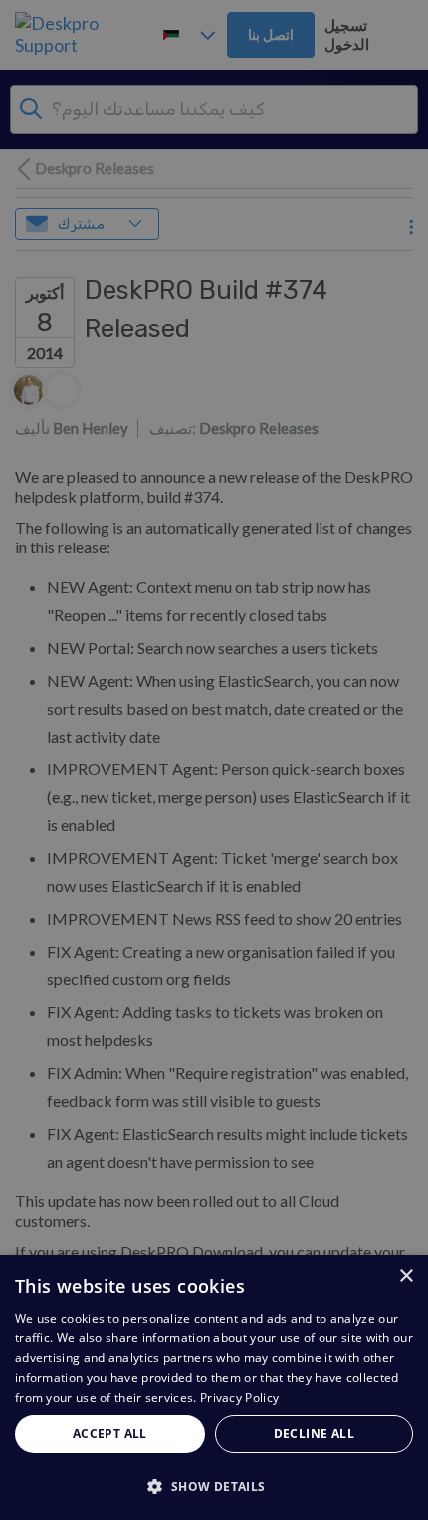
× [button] (405, 1276)
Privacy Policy (239, 1397)
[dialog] (214, 1387)
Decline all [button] (314, 1433)
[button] (214, 1485)
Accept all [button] (110, 1433)
